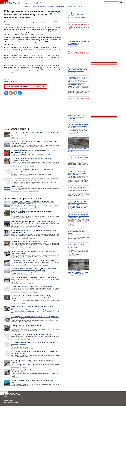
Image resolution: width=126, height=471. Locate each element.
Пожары (70, 6)
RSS (17, 402)
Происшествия (59, 6)
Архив (34, 6)
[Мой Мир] (20, 93)
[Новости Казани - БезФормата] (10, 2)
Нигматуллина (44, 47)
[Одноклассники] (11, 93)
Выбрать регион (8, 400)
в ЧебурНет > (79, 6)
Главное (28, 6)
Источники (42, 6)
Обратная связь (8, 399)
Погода (50, 6)
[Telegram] (15, 93)
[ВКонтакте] (6, 93)
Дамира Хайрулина (10, 81)
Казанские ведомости (22, 86)
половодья (15, 30)
